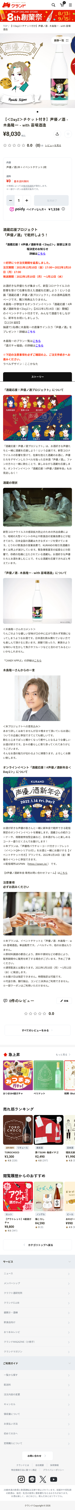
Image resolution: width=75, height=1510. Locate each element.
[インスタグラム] (21, 1479)
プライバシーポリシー (53, 1469)
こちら (31, 332)
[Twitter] (42, 1479)
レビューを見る (53, 145)
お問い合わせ (34, 1455)
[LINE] (32, 1479)
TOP (5, 25)
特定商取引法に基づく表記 (24, 1469)
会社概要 (39, 1465)
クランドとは (22, 1465)
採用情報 (54, 1465)
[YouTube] (53, 1479)
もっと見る (61, 1054)
